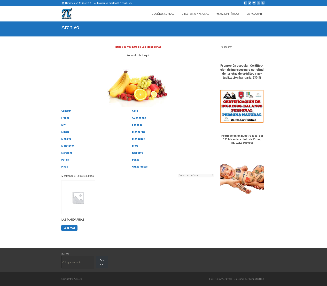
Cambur (66, 110)
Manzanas (138, 138)
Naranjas (66, 152)
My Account (254, 13)
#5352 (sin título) (227, 13)
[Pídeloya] (64, 13)
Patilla (65, 159)
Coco (135, 110)
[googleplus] (258, 4)
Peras (135, 159)
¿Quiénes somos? (163, 13)
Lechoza (137, 124)
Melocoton (67, 145)
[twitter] (249, 4)
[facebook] (245, 4)
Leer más (69, 227)
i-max (242, 278)
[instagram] (254, 4)
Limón (65, 131)
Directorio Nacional (195, 13)
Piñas (64, 166)
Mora (135, 145)
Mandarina (138, 131)
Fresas (65, 117)
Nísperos (137, 152)
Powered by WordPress (221, 278)
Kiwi (63, 124)
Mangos (66, 138)
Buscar (65, 253)
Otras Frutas (140, 166)
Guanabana (139, 117)
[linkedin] (263, 4)
